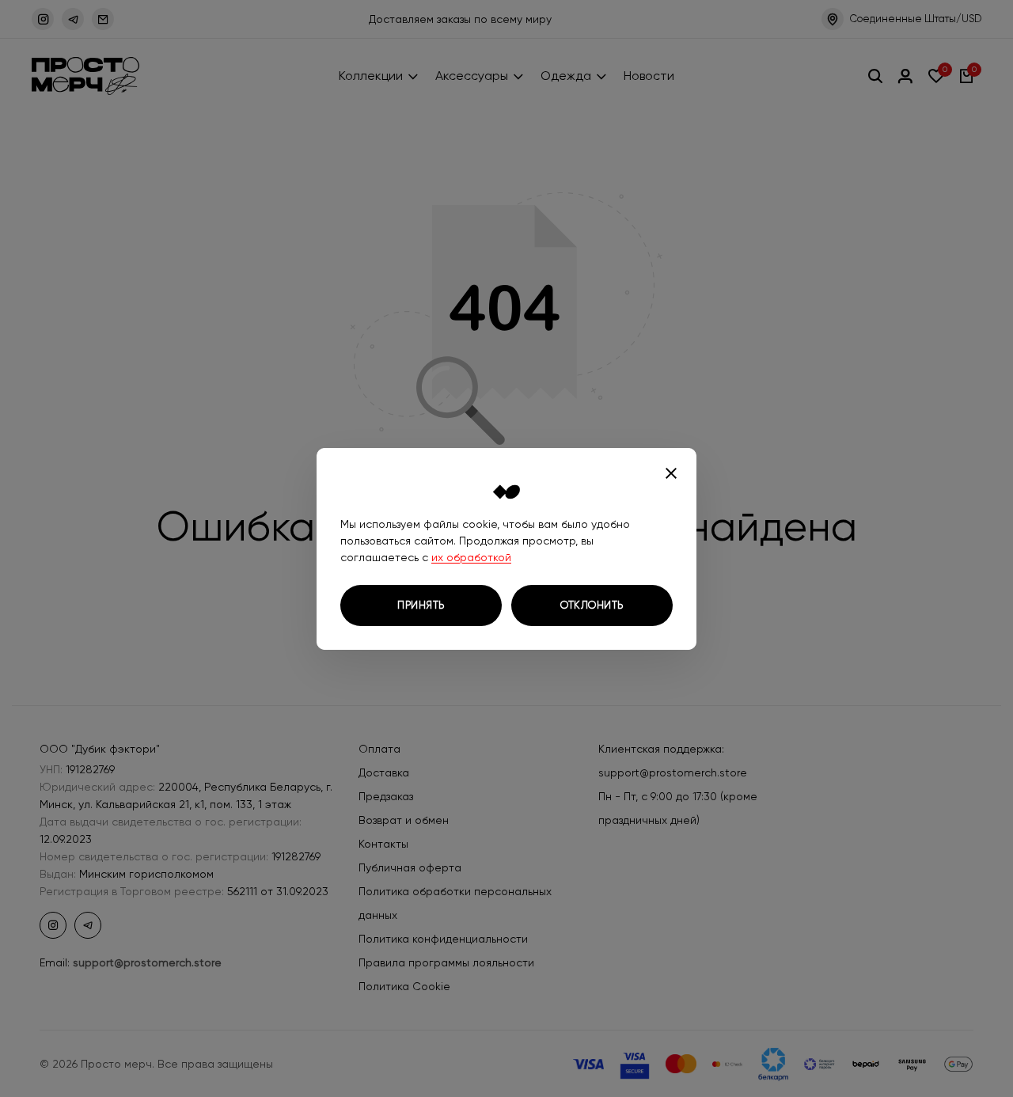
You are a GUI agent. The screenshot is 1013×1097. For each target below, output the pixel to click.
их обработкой (471, 557)
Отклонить (592, 605)
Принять (421, 605)
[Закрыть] (671, 473)
